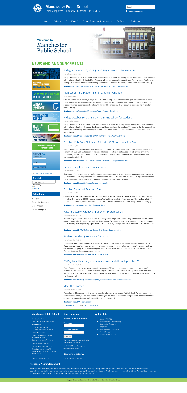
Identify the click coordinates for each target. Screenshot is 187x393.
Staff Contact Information (40, 343)
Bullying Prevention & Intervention (97, 21)
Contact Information (135, 11)
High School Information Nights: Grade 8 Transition (93, 92)
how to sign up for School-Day (45, 173)
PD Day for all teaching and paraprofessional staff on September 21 (101, 261)
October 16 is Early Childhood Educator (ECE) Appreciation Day (100, 142)
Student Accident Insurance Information (86, 236)
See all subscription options (73, 358)
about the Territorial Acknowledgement (81, 373)
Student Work (137, 21)
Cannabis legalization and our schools (85, 167)
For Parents (122, 21)
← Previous (68, 305)
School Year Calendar (107, 334)
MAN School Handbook (113, 380)
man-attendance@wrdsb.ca (43, 329)
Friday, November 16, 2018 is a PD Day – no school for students (99, 70)
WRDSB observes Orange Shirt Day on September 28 (93, 211)
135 (90, 305)
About (47, 21)
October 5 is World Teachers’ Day (82, 189)
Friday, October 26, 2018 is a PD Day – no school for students (98, 117)
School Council (72, 21)
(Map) (52, 321)
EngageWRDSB (105, 319)
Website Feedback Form (40, 358)
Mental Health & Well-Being (110, 321)
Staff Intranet (97, 380)
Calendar (58, 21)
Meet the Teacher (74, 286)
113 (78, 305)
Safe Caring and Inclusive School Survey (109, 330)
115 (84, 305)
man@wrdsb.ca (47, 340)
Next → (95, 305)
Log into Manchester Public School (78, 380)
